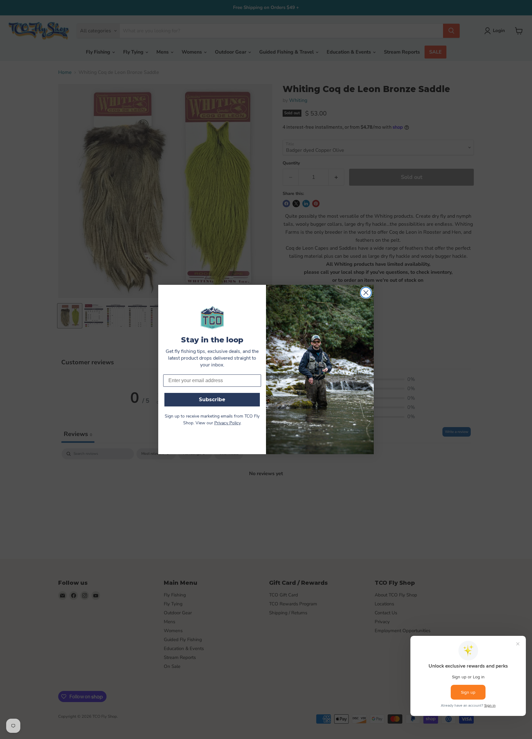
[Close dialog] (366, 292)
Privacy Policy (227, 423)
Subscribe (212, 399)
